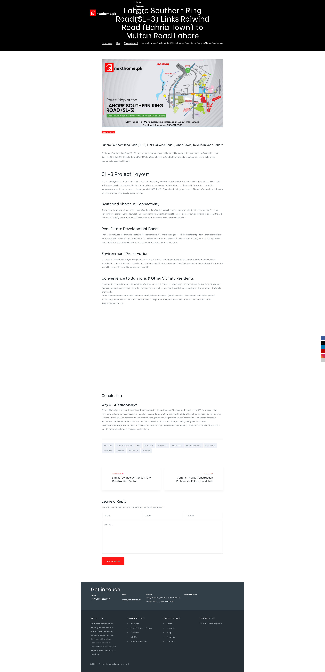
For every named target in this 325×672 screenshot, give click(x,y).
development (162, 445)
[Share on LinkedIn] (215, 455)
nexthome (120, 450)
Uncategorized (108, 132)
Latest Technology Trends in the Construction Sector (131, 478)
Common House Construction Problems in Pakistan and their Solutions (193, 478)
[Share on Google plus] (218, 455)
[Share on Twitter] (212, 455)
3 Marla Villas (107, 646)
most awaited (210, 445)
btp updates (148, 445)
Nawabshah (107, 450)
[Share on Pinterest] (222, 455)
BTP (138, 445)
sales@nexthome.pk (131, 599)
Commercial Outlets (100, 638)
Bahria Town (149, 156)
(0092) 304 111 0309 (101, 598)
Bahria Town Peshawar (125, 445)
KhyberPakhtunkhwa (193, 445)
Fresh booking (177, 445)
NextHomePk (133, 450)
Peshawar (146, 450)
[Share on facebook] (208, 455)
